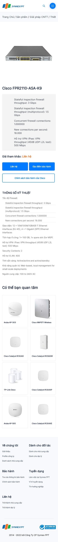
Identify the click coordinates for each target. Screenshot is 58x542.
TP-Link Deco (9, 390)
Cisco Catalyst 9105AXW (42, 356)
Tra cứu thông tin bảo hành (13, 477)
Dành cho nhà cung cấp (39, 451)
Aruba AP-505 (10, 423)
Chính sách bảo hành (11, 482)
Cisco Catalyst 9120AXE (42, 423)
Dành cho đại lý (35, 456)
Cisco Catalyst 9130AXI (14, 356)
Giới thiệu (6, 451)
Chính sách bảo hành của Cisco (30, 178)
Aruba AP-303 (10, 322)
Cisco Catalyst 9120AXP (42, 390)
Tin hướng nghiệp (36, 486)
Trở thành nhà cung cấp (12, 503)
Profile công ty (8, 456)
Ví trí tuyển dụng (36, 482)
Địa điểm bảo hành (42, 166)
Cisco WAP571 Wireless (41, 322)
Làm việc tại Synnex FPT (39, 477)
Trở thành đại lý (8, 507)
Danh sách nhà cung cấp (12, 461)
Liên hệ (13, 166)
